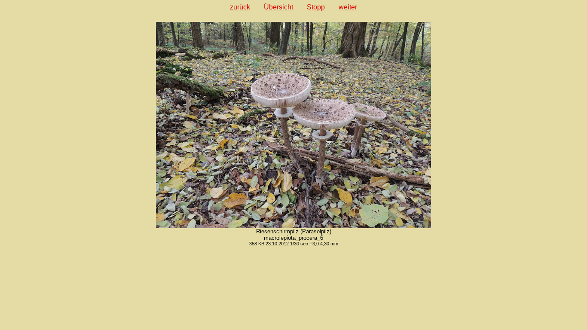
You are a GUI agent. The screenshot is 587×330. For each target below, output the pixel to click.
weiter (348, 7)
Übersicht (278, 7)
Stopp (316, 7)
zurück (240, 7)
